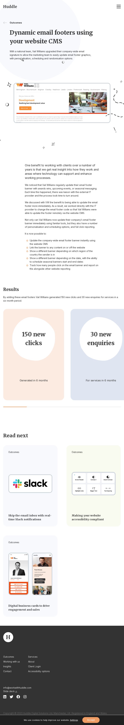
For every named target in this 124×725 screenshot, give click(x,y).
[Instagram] (25, 696)
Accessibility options (39, 671)
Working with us (11, 661)
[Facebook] (18, 697)
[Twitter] (11, 696)
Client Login (34, 666)
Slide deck (9, 691)
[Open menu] (119, 6)
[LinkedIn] (4, 696)
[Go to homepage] (10, 6)
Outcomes (8, 656)
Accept (91, 720)
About (31, 661)
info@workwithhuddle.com (17, 687)
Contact (7, 671)
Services (32, 656)
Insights (7, 666)
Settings (74, 720)
